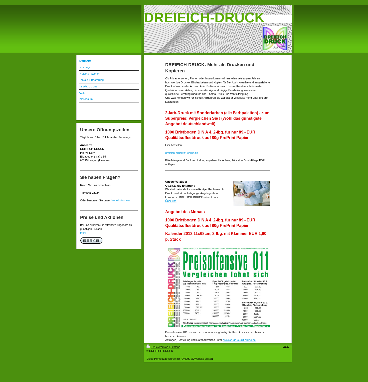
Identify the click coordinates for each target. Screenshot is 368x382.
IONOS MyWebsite (192, 358)
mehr (83, 232)
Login (286, 346)
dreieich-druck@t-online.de (181, 152)
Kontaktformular (120, 200)
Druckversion (160, 346)
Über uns (170, 200)
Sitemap (175, 346)
